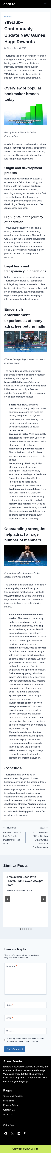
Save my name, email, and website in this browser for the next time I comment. (25, 1039)
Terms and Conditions (14, 1096)
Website (10, 1031)
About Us (8, 1114)
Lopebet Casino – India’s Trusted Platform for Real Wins (12, 836)
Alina (9, 48)
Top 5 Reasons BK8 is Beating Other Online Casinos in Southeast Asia (40, 837)
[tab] (20, 929)
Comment (11, 966)
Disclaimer (8, 1100)
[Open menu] (45, 4)
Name (9, 1005)
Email (9, 1018)
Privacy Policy (10, 1105)
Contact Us (9, 1110)
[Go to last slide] (7, 899)
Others (8, 17)
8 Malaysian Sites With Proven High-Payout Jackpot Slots (25, 881)
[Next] (43, 899)
